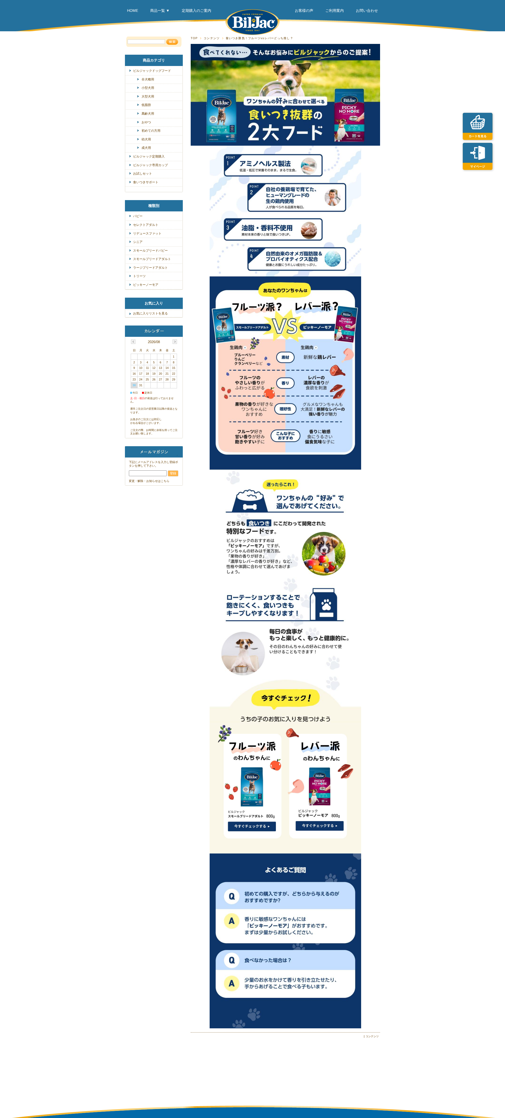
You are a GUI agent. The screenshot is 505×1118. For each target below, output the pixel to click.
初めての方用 (151, 131)
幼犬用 (146, 139)
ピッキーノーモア (145, 285)
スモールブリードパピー (150, 250)
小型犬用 (148, 88)
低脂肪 (146, 105)
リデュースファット (147, 233)
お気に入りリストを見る (150, 313)
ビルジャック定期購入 (149, 156)
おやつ (146, 122)
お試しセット (142, 173)
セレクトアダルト (145, 225)
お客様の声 (304, 10)
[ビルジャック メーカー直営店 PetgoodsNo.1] (252, 22)
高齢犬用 (148, 113)
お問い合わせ (367, 10)
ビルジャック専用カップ (150, 165)
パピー (138, 216)
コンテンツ (212, 38)
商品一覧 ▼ (160, 10)
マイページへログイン (479, 155)
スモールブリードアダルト (152, 259)
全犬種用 (148, 79)
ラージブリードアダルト (150, 268)
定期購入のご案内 (196, 10)
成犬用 (146, 148)
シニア (138, 242)
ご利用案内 (334, 10)
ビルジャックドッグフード (152, 71)
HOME (132, 10)
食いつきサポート (145, 182)
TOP (194, 38)
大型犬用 (148, 96)
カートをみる (479, 125)
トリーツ (139, 276)
